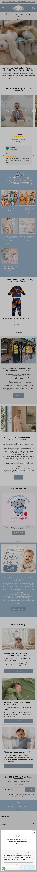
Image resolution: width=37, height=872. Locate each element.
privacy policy (21, 859)
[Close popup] (34, 832)
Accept (18, 865)
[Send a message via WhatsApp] (3, 868)
